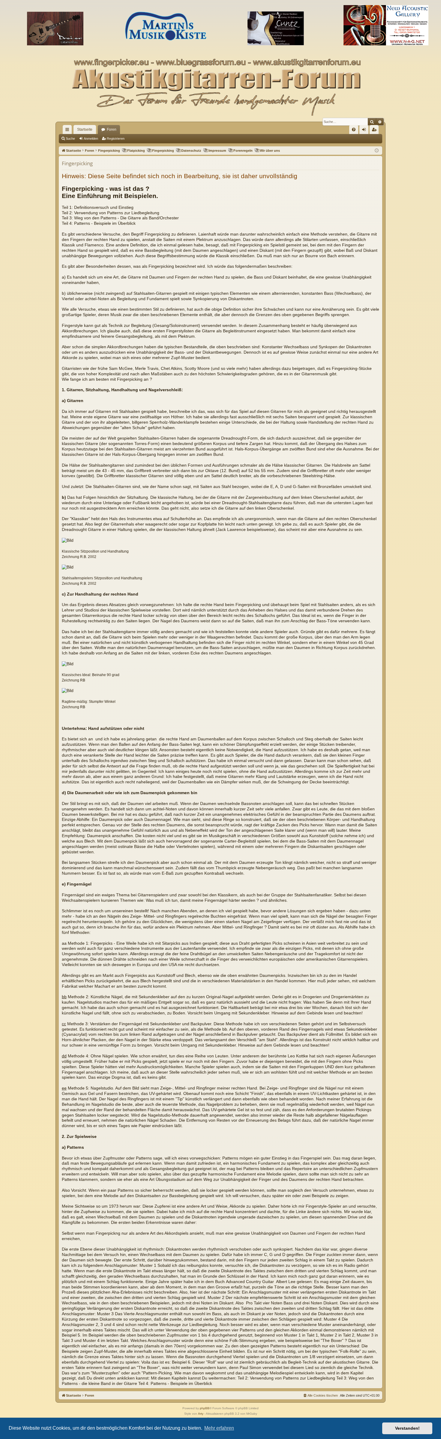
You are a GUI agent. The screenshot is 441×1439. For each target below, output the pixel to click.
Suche (70, 138)
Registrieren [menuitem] (375, 130)
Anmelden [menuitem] (365, 130)
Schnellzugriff (68, 130)
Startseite (84, 129)
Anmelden (91, 138)
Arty (200, 1413)
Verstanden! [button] (407, 1428)
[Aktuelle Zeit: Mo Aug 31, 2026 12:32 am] (377, 150)
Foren (111, 129)
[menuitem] (353, 129)
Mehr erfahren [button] (219, 1428)
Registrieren (115, 138)
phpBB (204, 1408)
